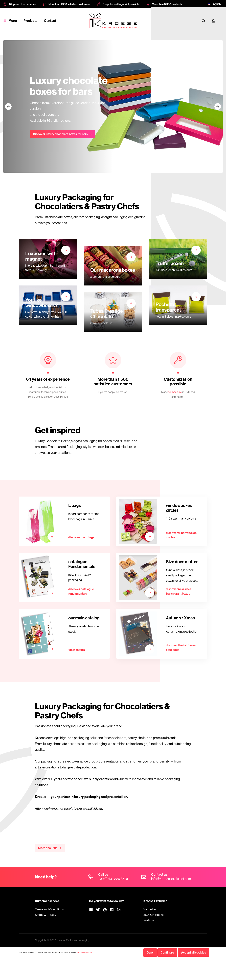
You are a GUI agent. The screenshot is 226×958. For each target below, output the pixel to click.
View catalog (76, 650)
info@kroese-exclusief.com (171, 879)
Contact (50, 21)
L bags (74, 505)
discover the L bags (81, 537)
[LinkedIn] (112, 910)
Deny (150, 952)
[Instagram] (119, 910)
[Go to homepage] (113, 20)
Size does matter (182, 561)
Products (30, 21)
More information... (85, 952)
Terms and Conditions (49, 909)
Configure (167, 952)
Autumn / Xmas (180, 618)
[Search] (204, 20)
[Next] (217, 106)
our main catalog (84, 618)
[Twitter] (98, 910)
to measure (175, 392)
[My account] (213, 20)
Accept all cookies (193, 952)
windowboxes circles (179, 508)
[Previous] (8, 106)
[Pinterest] (105, 910)
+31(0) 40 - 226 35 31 (113, 879)
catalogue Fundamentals (81, 564)
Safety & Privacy (45, 915)
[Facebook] (91, 910)
